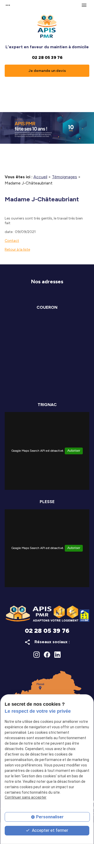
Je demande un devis (47, 70)
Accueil (40, 176)
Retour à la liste (17, 249)
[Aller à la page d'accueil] (47, 27)
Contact (12, 240)
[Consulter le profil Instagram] (36, 654)
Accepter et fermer (49, 830)
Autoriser (73, 450)
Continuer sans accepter (25, 797)
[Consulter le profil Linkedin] (57, 654)
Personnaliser (50, 816)
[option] (47, 128)
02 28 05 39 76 (47, 57)
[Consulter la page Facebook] (47, 654)
